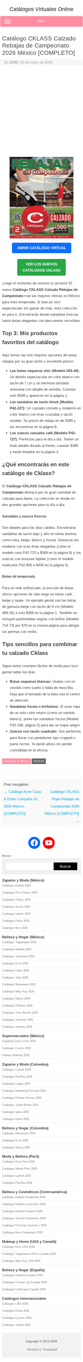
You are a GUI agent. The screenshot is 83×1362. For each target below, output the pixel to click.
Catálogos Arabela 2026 (16, 949)
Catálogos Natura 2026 (16, 998)
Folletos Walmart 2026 (16, 1055)
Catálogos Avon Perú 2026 (18, 1161)
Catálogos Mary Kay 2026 (18, 991)
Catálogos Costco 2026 (16, 1048)
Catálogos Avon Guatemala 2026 (22, 1232)
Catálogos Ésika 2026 (15, 1310)
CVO (13, 62)
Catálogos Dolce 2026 (15, 1119)
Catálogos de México (17, 761)
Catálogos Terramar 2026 (17, 1019)
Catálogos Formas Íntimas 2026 (22, 1097)
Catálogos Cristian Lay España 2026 (24, 1282)
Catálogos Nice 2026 (15, 927)
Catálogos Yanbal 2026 (16, 1324)
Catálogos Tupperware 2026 (19, 942)
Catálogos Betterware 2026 (18, 984)
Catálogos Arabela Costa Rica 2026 (24, 1204)
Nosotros (33, 1349)
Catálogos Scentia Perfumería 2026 (24, 1218)
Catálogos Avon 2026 (15, 963)
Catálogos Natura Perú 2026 (19, 1168)
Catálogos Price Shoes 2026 (19, 892)
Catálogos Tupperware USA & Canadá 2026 (29, 1253)
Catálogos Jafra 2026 (15, 977)
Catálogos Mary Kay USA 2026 (21, 1260)
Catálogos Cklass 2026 (16, 899)
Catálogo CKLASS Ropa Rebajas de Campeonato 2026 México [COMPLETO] (62, 806)
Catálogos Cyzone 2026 (16, 1317)
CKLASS (38, 761)
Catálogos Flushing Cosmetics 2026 (24, 1225)
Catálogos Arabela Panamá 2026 (22, 1211)
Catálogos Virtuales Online (41, 9)
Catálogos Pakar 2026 (15, 920)
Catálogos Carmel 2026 (16, 1069)
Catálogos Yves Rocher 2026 (20, 1012)
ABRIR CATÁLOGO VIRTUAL (41, 248)
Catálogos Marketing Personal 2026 (24, 1090)
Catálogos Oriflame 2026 (17, 1005)
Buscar (6, 855)
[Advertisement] (41, 112)
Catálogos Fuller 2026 (15, 970)
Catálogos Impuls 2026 (16, 913)
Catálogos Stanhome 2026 (18, 956)
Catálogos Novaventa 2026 (18, 1133)
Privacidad (50, 1349)
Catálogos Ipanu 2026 (15, 1112)
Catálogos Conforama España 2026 (24, 1289)
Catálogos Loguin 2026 (16, 1083)
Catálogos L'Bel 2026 (15, 1303)
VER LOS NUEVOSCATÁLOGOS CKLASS (41, 267)
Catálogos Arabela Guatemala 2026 (24, 1197)
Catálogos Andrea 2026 (16, 885)
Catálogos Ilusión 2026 (16, 906)
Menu (41, 20)
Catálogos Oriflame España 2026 (22, 1275)
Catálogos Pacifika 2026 (17, 1076)
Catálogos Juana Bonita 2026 (20, 1104)
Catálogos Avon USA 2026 (18, 1246)
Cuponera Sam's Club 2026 (19, 1041)
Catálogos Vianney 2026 (17, 1026)
